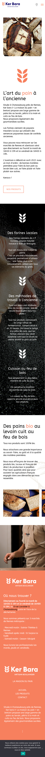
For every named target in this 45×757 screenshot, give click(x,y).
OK (23, 753)
